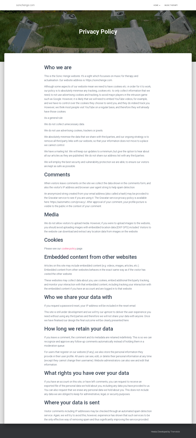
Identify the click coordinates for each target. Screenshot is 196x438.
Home (156, 5)
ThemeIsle (175, 432)
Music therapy (171, 5)
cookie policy (68, 248)
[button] (159, 5)
